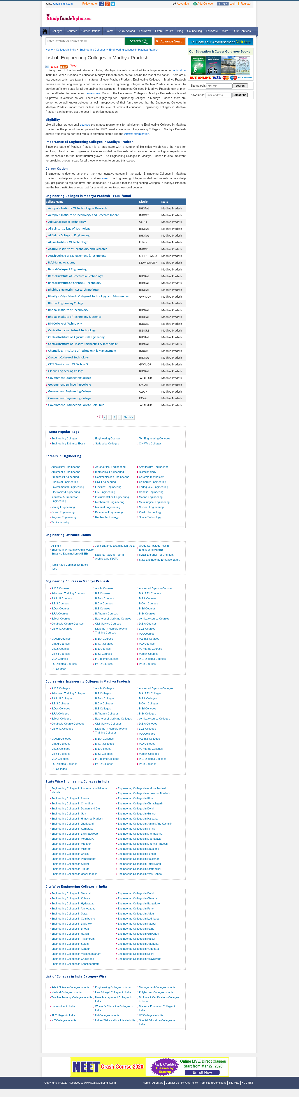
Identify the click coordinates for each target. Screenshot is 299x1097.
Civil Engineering (105, 482)
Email (54, 66)
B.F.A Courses (59, 613)
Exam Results (164, 31)
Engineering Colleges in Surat (69, 913)
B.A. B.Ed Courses (150, 593)
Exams (109, 31)
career (104, 178)
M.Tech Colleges (149, 753)
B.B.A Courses (147, 598)
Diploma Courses (61, 628)
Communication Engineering (112, 477)
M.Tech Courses (148, 653)
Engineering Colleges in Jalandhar (138, 943)
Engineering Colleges (92, 49)
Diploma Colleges (62, 728)
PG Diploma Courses (64, 663)
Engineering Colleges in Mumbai (71, 893)
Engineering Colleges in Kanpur (70, 948)
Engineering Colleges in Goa (68, 813)
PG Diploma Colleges (64, 763)
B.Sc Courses (147, 613)
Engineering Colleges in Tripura (70, 869)
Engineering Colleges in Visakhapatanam (76, 953)
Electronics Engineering (65, 492)
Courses (72, 31)
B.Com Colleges (148, 703)
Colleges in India (66, 49)
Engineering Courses (108, 438)
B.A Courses (102, 593)
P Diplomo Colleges (107, 758)
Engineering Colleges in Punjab (137, 853)
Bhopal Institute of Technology (68, 310)
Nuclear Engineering (151, 507)
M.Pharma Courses (150, 648)
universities (93, 93)
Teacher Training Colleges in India (71, 997)
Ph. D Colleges (104, 763)
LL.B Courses (147, 628)
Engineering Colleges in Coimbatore (73, 918)
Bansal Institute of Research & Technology (75, 276)
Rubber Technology (107, 517)
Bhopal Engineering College (65, 303)
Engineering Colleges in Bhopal (70, 928)
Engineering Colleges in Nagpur (137, 923)
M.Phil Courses (60, 653)
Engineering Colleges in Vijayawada (139, 958)
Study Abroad (126, 31)
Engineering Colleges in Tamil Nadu (139, 863)
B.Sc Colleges (147, 713)
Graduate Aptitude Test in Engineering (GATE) (154, 547)
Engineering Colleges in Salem (70, 943)
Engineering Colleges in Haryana (138, 818)
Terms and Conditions (213, 1082)
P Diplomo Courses (106, 658)
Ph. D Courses (104, 663)
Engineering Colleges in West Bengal (140, 874)
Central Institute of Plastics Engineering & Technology (83, 344)
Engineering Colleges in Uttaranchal (139, 869)
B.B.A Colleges (148, 698)
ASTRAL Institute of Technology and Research (77, 249)
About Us (157, 1082)
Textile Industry (60, 522)
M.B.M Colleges (60, 743)
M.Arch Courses (60, 638)
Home (49, 49)
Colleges (57, 31)
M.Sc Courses (103, 653)
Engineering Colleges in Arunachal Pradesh (144, 793)
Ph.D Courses (147, 663)
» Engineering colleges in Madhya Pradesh (132, 49)
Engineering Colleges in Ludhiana (138, 918)
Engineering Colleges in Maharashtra (140, 833)
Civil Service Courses (108, 623)
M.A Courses (146, 633)
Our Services (242, 31)
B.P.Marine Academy (61, 262)
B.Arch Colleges (104, 698)
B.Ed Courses (147, 608)
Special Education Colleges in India (157, 1022)
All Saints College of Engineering (69, 235)
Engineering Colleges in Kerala (136, 828)
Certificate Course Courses (67, 623)
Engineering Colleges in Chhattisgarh (140, 803)
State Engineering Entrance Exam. (159, 559)
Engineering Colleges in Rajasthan (139, 858)
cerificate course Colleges (154, 718)
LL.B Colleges (147, 728)
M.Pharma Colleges (151, 748)
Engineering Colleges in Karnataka (72, 828)
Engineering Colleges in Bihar (136, 798)
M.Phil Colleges (60, 753)
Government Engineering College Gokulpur (76, 405)
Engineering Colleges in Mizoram (71, 848)
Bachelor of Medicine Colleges (113, 718)
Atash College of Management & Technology (77, 256)
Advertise (182, 3)
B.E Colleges (103, 708)
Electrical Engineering (108, 487)
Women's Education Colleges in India (114, 1008)
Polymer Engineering (64, 517)
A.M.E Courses (60, 588)
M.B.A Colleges (104, 738)
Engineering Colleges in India (113, 987)
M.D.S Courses (60, 648)
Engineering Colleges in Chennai (138, 898)
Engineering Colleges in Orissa (70, 853)
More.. (226, 31)
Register (246, 3)
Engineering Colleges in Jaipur (136, 913)
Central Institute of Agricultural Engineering (76, 337)
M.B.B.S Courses (149, 638)
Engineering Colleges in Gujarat (137, 813)
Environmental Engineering (67, 487)
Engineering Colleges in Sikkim (70, 863)
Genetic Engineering (151, 492)
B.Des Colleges (60, 708)
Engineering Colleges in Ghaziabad (72, 958)
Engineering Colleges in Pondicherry (73, 858)
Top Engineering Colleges (154, 438)
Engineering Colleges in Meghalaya (72, 838)
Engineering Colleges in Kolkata (70, 898)
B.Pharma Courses (106, 613)
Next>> (128, 417)
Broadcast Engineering (65, 477)
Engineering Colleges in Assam (70, 798)
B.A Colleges (103, 693)
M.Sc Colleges (104, 753)
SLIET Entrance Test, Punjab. (156, 554)
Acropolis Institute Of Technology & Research (77, 208)
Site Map (234, 1082)
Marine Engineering (151, 497)
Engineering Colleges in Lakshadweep (74, 833)
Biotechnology (147, 472)
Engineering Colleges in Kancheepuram (75, 963)
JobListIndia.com (63, 3)
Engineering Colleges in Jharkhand (72, 823)
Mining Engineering (63, 507)
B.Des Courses (60, 608)
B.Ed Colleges (147, 708)
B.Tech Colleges (61, 718)
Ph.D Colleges (147, 763)
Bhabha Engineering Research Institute (73, 289)
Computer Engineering (152, 482)
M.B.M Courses (60, 643)
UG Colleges (59, 769)
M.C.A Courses (104, 643)
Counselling (194, 31)
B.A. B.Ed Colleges (150, 693)
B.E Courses (102, 608)
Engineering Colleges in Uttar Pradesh (74, 874)
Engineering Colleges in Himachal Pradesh (77, 818)
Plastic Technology (150, 512)
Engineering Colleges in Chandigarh (73, 803)
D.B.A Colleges (148, 723)
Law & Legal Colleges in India (113, 992)
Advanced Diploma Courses (155, 588)
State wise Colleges (107, 443)
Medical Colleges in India (66, 992)
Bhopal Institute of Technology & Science (74, 317)
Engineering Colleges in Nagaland (138, 848)
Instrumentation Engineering (112, 497)
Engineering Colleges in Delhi (136, 808)
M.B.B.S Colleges (149, 738)
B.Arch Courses (104, 598)
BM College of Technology (65, 323)
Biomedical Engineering (109, 472)
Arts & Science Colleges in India (70, 987)
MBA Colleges (60, 758)
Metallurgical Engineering (154, 502)
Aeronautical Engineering (110, 467)
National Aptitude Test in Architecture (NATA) (109, 556)
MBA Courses (59, 658)
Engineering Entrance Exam (68, 443)
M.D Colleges (147, 743)
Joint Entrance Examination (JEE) (115, 545)
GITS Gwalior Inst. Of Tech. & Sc (68, 364)
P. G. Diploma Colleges (152, 758)
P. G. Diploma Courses (152, 658)
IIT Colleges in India (63, 1015)
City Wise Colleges (150, 443)
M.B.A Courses (104, 638)
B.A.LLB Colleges (61, 698)
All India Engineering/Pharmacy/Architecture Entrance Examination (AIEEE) (72, 549)
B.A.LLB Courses (61, 598)
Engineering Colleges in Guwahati (138, 933)
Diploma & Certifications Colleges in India (159, 999)
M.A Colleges (147, 733)
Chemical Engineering (64, 482)
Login (232, 3)
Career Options (90, 31)
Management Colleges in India (157, 987)
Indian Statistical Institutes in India (115, 1020)
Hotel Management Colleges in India (113, 999)
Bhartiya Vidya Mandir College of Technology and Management (89, 296)
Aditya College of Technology (67, 222)
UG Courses (58, 668)
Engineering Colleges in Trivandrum (73, 938)
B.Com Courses (148, 603)
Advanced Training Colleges (68, 693)
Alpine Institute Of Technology (68, 242)
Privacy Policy (189, 1082)
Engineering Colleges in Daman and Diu (75, 808)
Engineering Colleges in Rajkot (136, 938)
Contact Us (172, 1082)
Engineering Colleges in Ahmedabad (73, 908)
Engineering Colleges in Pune (136, 908)
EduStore (212, 31)
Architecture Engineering (154, 467)
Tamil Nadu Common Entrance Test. (69, 566)
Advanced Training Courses (68, 593)
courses (85, 124)
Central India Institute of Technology (72, 330)
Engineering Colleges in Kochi (136, 953)
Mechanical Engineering (109, 502)
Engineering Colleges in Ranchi (70, 933)
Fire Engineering (105, 492)
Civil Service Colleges (108, 723)
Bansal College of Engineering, (67, 269)
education (179, 70)
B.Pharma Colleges (106, 713)
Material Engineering (107, 507)
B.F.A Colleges (60, 713)
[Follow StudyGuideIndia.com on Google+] (107, 3)
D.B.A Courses (148, 623)
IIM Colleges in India (107, 1015)
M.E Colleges (103, 748)
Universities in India (63, 1006)
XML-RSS (247, 1082)
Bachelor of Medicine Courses (113, 618)
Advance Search (172, 41)
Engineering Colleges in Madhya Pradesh (143, 843)
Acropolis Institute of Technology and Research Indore (83, 215)
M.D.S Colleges (60, 748)
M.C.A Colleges (104, 743)
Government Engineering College (69, 378)
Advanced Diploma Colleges (156, 688)
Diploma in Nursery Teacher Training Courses (111, 630)
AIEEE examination (136, 133)
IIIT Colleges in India (151, 1015)
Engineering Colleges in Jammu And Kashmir (145, 823)
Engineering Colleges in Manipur (71, 843)
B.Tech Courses (60, 618)
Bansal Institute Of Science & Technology (74, 283)
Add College (205, 3)
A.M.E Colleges (60, 688)
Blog (180, 31)
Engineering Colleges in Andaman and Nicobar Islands (79, 790)
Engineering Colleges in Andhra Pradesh (142, 788)
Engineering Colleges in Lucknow (71, 923)
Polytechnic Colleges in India (156, 992)
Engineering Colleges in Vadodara (138, 948)
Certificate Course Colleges (67, 723)
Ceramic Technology (151, 477)
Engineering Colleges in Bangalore (139, 903)
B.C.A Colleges (104, 703)
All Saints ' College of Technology (69, 228)
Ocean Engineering (63, 512)
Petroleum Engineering (109, 512)
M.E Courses (103, 648)
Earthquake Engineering (153, 487)
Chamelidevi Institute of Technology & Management (82, 351)
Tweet (73, 65)
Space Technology (150, 517)
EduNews (145, 31)
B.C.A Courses (104, 603)
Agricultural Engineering (65, 467)
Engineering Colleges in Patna (136, 928)
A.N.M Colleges (104, 688)
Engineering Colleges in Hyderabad (72, 903)
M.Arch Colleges (61, 738)
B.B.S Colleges (60, 703)
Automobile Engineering (65, 472)
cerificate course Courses (154, 618)
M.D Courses (147, 643)
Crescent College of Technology (68, 357)
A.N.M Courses (104, 588)
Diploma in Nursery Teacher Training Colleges (111, 730)
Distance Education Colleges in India (157, 1008)
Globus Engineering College (65, 371)
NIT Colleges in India (63, 1020)
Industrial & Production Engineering (64, 499)
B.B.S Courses (60, 603)
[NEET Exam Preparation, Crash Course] (149, 1059)
